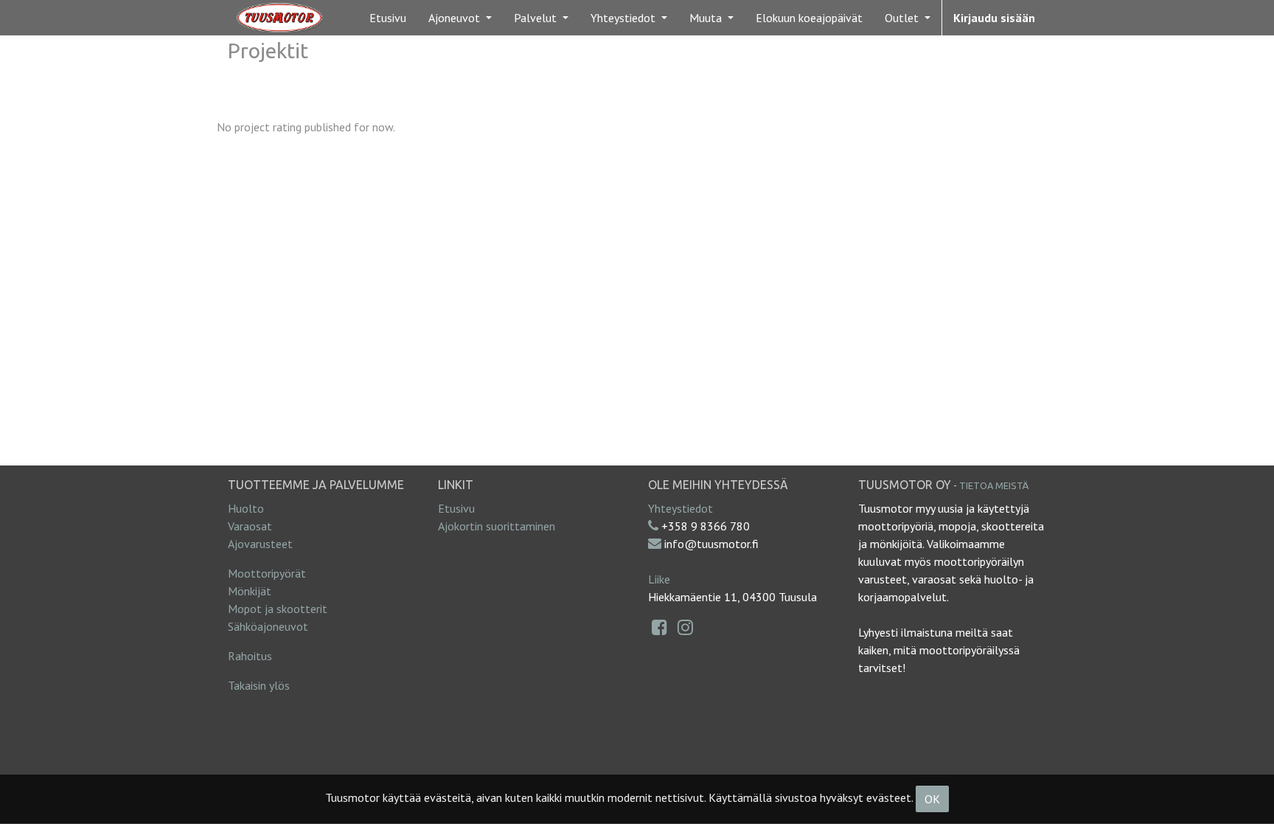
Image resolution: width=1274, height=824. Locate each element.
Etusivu (456, 508)
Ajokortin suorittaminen (496, 526)
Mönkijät (249, 591)
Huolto (246, 508)
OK (932, 799)
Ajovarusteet (260, 543)
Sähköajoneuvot (268, 626)
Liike (659, 579)
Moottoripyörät (267, 573)
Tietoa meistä (993, 485)
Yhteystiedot (680, 508)
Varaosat (250, 526)
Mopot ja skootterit (277, 608)
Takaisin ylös (259, 685)
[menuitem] (387, 17)
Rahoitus (250, 655)
